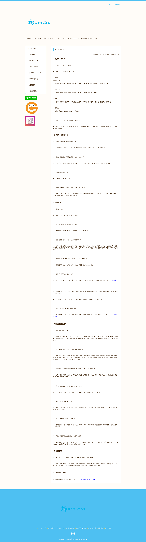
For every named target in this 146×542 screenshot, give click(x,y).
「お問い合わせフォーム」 (87, 479)
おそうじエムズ (67, 539)
